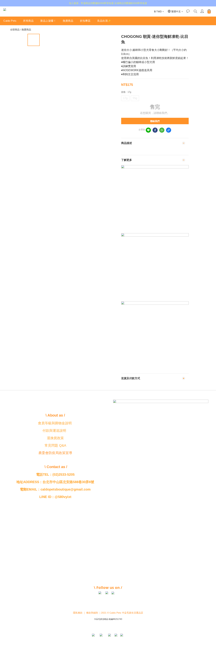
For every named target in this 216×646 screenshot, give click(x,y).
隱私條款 (78, 612)
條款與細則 (92, 612)
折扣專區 (85, 20)
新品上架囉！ (48, 20)
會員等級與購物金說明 (55, 423)
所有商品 (28, 20)
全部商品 (15, 29)
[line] (148, 130)
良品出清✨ (104, 20)
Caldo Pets (9, 20)
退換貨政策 (55, 438)
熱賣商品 (68, 20)
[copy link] (168, 130)
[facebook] (155, 130)
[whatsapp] (161, 130)
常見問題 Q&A (55, 445)
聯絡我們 (155, 121)
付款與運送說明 (54, 430)
